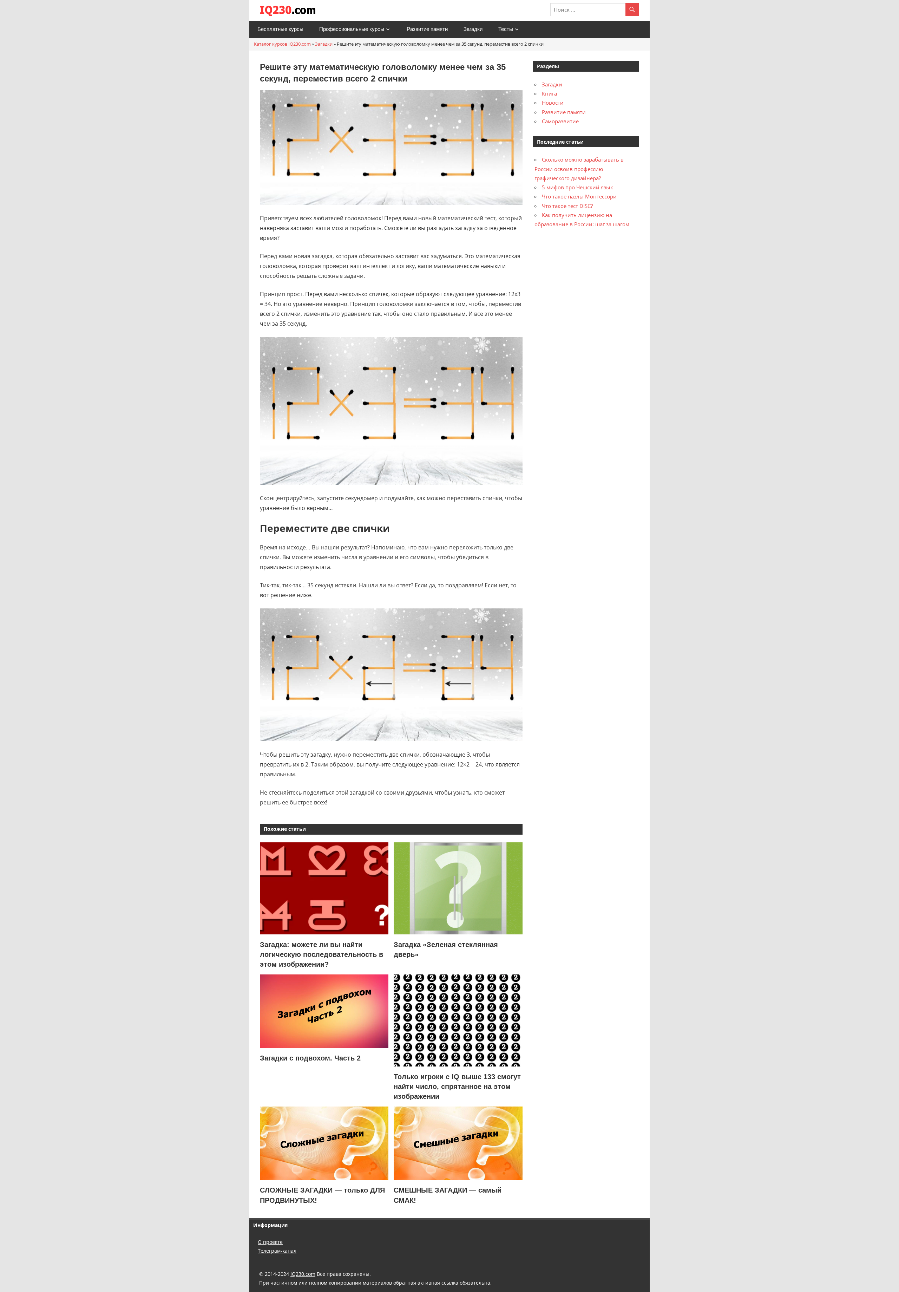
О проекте (270, 1242)
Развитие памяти (427, 29)
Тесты (505, 29)
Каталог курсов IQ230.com (282, 44)
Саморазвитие (560, 121)
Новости (553, 102)
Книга (549, 93)
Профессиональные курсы (351, 29)
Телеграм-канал (277, 1250)
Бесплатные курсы (280, 29)
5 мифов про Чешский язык (577, 187)
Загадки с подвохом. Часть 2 (310, 1058)
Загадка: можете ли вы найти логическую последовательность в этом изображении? (321, 954)
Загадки (473, 29)
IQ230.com (302, 1274)
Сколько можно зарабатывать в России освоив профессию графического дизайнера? (579, 169)
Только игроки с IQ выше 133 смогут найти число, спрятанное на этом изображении (457, 1087)
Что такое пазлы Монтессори (579, 196)
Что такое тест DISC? (567, 205)
